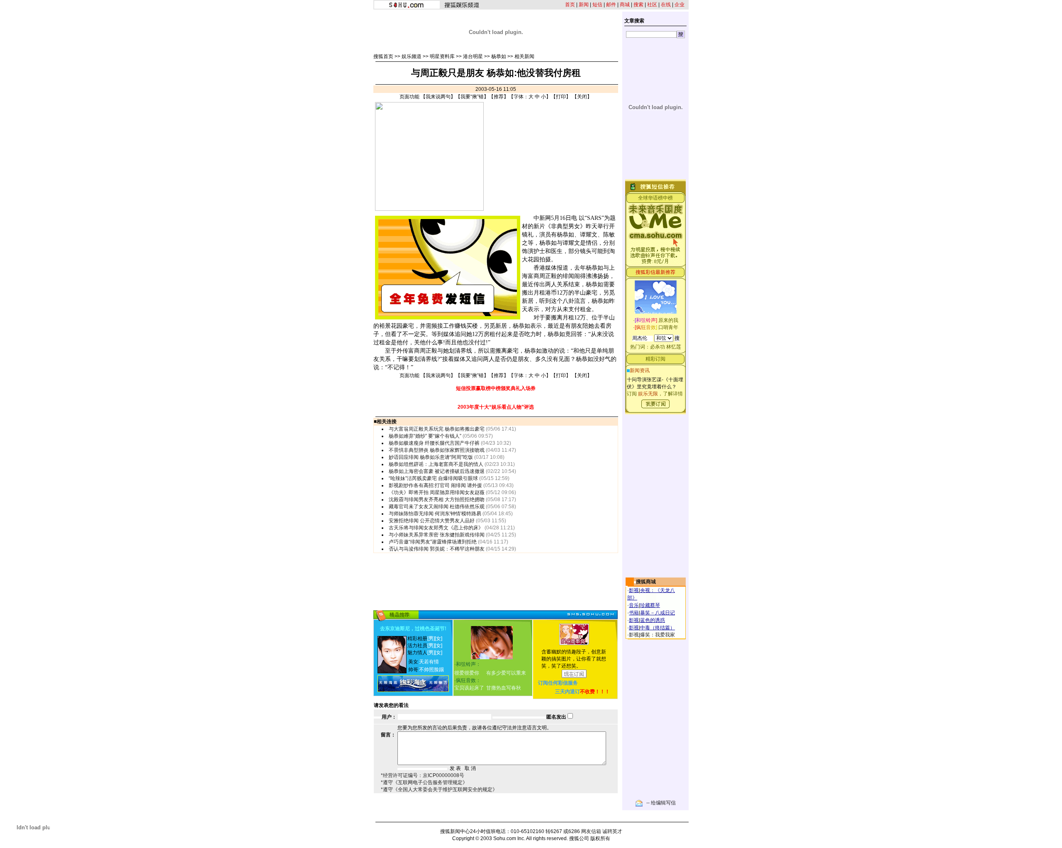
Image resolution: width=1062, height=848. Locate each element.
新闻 (584, 4)
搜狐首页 (383, 56)
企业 (679, 4)
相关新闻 (524, 56)
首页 (570, 4)
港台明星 (473, 56)
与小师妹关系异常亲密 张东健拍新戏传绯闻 (437, 535)
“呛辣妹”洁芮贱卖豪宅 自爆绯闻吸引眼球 (433, 478)
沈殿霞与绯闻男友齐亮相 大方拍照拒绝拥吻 (437, 499)
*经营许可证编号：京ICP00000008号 (422, 775)
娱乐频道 (411, 56)
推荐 (499, 97)
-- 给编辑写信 (661, 803)
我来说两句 (438, 97)
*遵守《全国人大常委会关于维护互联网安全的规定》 (439, 789)
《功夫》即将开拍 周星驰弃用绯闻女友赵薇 (437, 492)
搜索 (638, 4)
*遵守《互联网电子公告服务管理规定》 (424, 782)
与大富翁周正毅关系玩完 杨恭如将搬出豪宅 (437, 429)
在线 (666, 4)
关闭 (582, 97)
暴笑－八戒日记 (657, 613)
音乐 (634, 605)
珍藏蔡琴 (650, 605)
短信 (597, 4)
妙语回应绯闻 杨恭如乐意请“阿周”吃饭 (431, 457)
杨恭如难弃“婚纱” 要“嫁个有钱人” (425, 436)
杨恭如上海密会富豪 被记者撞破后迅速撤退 (437, 471)
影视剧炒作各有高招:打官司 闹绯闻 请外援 (435, 485)
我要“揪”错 (472, 97)
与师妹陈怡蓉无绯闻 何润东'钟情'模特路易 (435, 514)
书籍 (634, 613)
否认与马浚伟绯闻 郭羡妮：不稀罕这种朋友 (437, 549)
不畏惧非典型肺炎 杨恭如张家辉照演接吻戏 (437, 450)
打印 (561, 97)
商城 (625, 4)
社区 (652, 4)
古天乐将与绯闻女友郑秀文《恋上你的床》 (436, 528)
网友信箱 (591, 831)
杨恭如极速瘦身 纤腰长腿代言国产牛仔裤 (434, 443)
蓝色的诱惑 (652, 620)
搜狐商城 (646, 582)
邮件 (611, 4)
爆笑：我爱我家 (657, 635)
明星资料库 (442, 56)
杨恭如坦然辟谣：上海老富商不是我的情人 (436, 464)
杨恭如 (498, 56)
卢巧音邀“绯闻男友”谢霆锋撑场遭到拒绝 (433, 542)
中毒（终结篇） (657, 628)
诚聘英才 (612, 831)
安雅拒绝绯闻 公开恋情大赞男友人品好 (432, 521)
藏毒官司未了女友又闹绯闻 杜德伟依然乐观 (437, 506)
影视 (634, 590)
